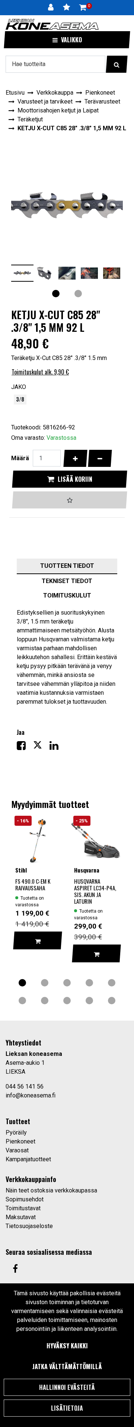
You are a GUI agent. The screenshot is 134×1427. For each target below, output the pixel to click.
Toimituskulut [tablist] (67, 595)
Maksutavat (21, 1217)
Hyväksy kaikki (67, 1345)
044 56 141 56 (25, 1086)
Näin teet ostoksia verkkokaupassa (51, 1190)
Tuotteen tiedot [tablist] (67, 565)
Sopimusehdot (25, 1199)
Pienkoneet (20, 1141)
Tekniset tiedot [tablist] (67, 581)
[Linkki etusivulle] (52, 24)
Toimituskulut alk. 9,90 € (40, 371)
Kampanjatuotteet (28, 1159)
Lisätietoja (67, 1408)
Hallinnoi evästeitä (67, 1387)
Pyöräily (16, 1132)
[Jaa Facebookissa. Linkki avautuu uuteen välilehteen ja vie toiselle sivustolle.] (25, 747)
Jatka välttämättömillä (67, 1366)
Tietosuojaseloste (29, 1226)
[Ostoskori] (82, 7)
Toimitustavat (23, 1208)
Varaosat (17, 1150)
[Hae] (117, 64)
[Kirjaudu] (51, 7)
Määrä (20, 458)
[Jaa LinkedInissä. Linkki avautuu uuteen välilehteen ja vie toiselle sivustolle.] (57, 747)
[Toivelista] (67, 7)
